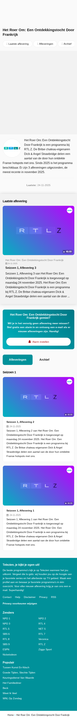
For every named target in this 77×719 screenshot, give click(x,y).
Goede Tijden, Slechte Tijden (19, 672)
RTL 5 (6, 628)
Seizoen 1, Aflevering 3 (20, 267)
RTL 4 (41, 623)
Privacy (43, 597)
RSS (53, 597)
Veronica (43, 639)
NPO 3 (6, 623)
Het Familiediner (12, 682)
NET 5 (42, 628)
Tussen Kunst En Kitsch (16, 667)
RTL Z (41, 644)
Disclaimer (30, 597)
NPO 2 (42, 618)
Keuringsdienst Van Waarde (18, 677)
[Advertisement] (38, 92)
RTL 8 (6, 639)
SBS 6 (6, 633)
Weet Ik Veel (10, 693)
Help (17, 597)
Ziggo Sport (45, 649)
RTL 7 (41, 633)
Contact (7, 597)
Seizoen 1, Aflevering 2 (20, 421)
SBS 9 (6, 644)
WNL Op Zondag (12, 698)
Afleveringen (17, 359)
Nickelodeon (10, 654)
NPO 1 (6, 618)
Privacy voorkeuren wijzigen (20, 603)
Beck (5, 688)
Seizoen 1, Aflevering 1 (20, 510)
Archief (44, 359)
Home (11, 715)
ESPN (6, 649)
